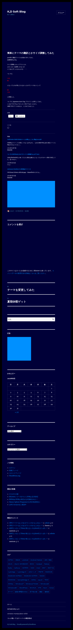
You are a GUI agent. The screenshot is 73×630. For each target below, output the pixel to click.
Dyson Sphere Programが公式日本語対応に (24, 502)
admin (47, 523)
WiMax (10, 584)
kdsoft (12, 211)
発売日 (47, 592)
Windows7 (19, 584)
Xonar (51, 588)
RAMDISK (11, 580)
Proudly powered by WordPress (26, 624)
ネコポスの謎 (13, 494)
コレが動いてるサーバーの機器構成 (19, 618)
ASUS (10, 564)
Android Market (36, 560)
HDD (32, 568)
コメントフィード (15, 473)
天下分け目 (33, 592)
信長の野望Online (21, 592)
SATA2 (33, 580)
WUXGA (33, 588)
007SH (10, 560)
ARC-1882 (48, 560)
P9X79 (40, 572)
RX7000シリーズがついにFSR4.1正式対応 (23, 497)
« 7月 (17, 412)
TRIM (46, 580)
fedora (46, 564)
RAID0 (42, 576)
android (25, 560)
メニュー (61, 13)
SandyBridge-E (23, 580)
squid (40, 580)
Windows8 (44, 584)
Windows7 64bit (32, 584)
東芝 (40, 592)
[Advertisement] (36, 37)
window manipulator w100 (17, 614)
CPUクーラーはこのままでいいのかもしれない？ (26, 523)
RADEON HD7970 (30, 576)
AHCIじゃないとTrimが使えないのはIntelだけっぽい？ (28, 528)
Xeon (45, 588)
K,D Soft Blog (16, 11)
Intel (38, 568)
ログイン (12, 468)
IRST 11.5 (51, 568)
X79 (39, 588)
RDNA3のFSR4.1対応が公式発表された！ (23, 499)
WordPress (23, 588)
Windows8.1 (12, 588)
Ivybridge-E (21, 572)
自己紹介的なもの (13, 609)
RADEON (48, 572)
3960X (17, 560)
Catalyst (39, 564)
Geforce (17, 568)
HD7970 (25, 568)
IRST (44, 568)
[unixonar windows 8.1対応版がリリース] (32, 173)
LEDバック (32, 572)
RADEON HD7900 (15, 576)
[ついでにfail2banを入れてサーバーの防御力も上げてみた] (32, 159)
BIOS (32, 564)
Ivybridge (11, 572)
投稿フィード (13, 470)
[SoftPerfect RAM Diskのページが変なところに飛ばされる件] (32, 144)
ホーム (9, 604)
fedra (10, 568)
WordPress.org (14, 476)
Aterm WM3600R (21, 564)
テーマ (10, 592)
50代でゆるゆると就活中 (17, 505)
